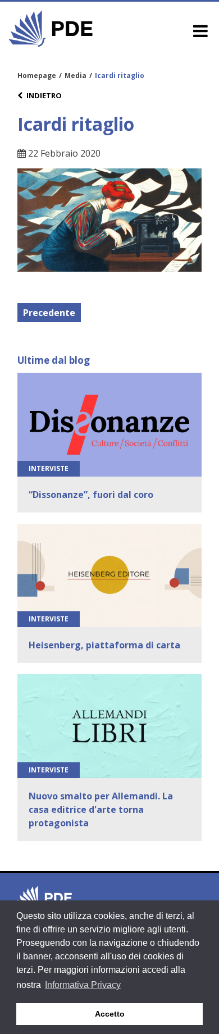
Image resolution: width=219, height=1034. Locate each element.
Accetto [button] (110, 1013)
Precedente (49, 312)
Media (75, 75)
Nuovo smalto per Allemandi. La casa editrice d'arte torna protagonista (101, 809)
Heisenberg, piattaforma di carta (104, 645)
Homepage (36, 75)
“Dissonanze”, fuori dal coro (91, 494)
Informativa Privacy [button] (83, 985)
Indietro (44, 95)
